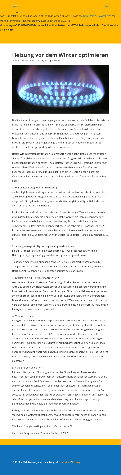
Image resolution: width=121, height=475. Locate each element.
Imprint (65, 462)
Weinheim (56, 60)
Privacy (76, 462)
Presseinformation (25, 60)
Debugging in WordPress (97, 16)
